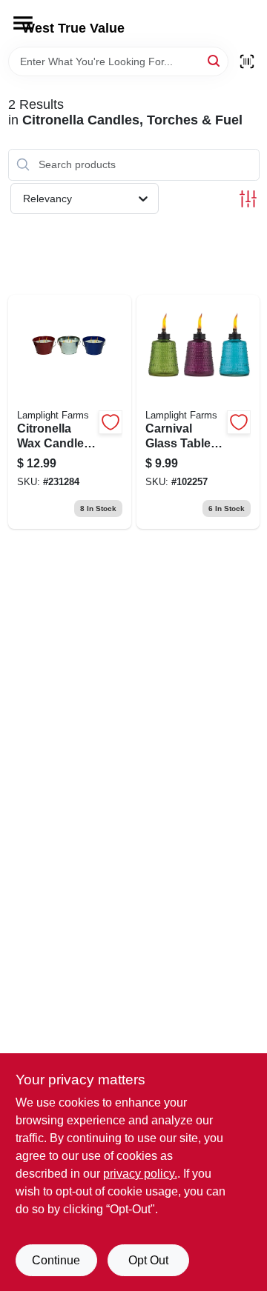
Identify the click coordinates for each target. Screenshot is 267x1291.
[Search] (214, 60)
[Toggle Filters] (248, 198)
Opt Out (148, 1260)
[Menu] (23, 23)
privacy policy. (140, 1173)
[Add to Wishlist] (110, 422)
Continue (56, 1260)
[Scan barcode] (247, 61)
